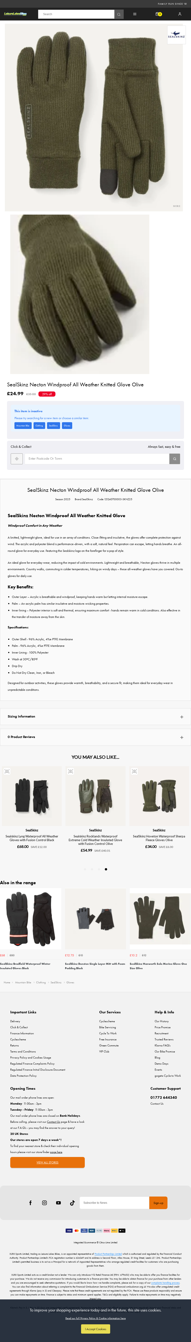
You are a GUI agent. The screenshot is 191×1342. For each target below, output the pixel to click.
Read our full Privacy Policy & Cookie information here (95, 1318)
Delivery (15, 1021)
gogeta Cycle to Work (168, 1076)
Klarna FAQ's (163, 1045)
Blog (157, 1057)
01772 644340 (163, 1097)
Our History (162, 1021)
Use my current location (17, 458)
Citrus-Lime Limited (108, 1242)
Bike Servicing (107, 1027)
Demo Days (161, 1064)
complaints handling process (165, 1282)
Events (158, 1070)
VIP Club (104, 1051)
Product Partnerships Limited (108, 1253)
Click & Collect (19, 1027)
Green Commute (109, 1045)
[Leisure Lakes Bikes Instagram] (44, 1203)
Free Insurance (107, 1039)
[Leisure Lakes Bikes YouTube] (58, 1203)
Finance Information (22, 1033)
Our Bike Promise (165, 1051)
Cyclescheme (18, 1039)
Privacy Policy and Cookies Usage (30, 1057)
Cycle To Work (107, 1033)
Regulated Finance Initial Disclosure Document (37, 1070)
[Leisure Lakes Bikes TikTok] (72, 1203)
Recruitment (161, 1033)
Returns (14, 1045)
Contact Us (157, 1104)
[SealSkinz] (176, 35)
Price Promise (163, 1027)
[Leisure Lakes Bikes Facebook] (30, 1203)
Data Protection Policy (23, 1076)
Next (187, 932)
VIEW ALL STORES (47, 1162)
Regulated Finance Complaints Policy (32, 1064)
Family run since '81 (172, 3)
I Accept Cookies (95, 1329)
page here (56, 1152)
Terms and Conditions (23, 1051)
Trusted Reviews (164, 1039)
